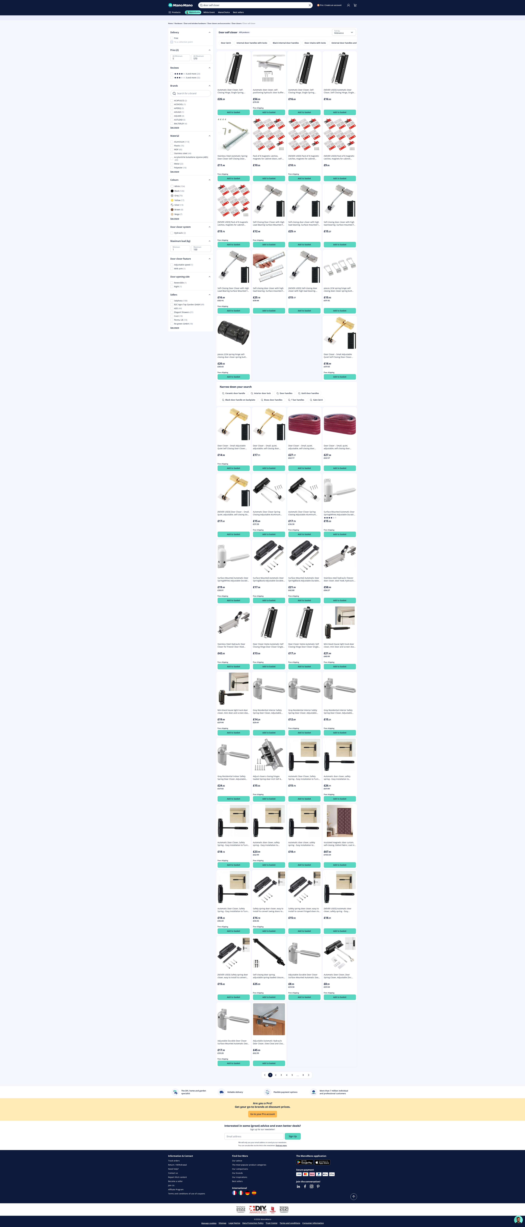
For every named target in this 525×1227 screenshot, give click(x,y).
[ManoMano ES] (254, 1193)
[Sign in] (348, 5)
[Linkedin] (298, 1186)
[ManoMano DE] (247, 1193)
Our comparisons (240, 1169)
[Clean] (310, 5)
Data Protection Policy (253, 1223)
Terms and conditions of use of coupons (186, 1193)
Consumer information (313, 1223)
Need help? (173, 1169)
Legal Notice (234, 1223)
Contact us (173, 1173)
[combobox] (344, 32)
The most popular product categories (249, 1164)
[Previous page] (265, 1075)
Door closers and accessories (219, 23)
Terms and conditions (290, 1223)
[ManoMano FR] (234, 1193)
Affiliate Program (176, 1189)
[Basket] (355, 5)
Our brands (237, 1173)
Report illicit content (177, 1177)
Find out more (281, 1145)
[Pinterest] (318, 1186)
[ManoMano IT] (241, 1193)
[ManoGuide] (518, 1220)
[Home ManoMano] (181, 5)
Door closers (237, 23)
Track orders (174, 1160)
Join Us (171, 1185)
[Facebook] (305, 1186)
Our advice (237, 1160)
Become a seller (175, 1181)
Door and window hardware (195, 23)
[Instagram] (311, 1186)
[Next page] (308, 1075)
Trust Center (272, 1223)
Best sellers (237, 1181)
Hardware (178, 23)
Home (170, 23)
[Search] (201, 5)
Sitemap (222, 1223)
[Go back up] (353, 1196)
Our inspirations (239, 1177)
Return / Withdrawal (177, 1164)
